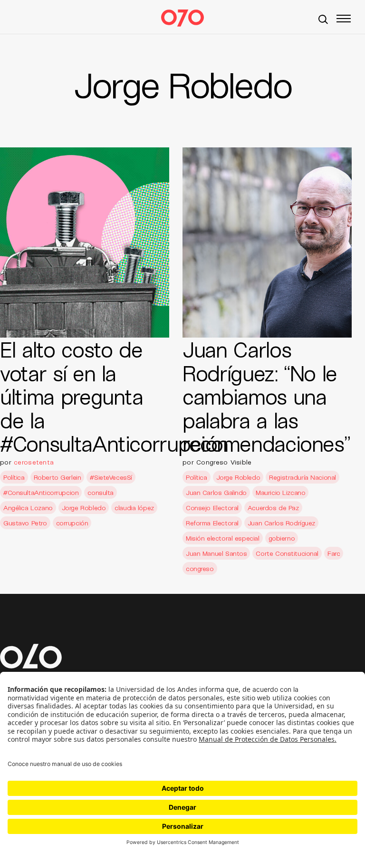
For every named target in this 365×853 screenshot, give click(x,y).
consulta (100, 492)
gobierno (282, 538)
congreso (200, 568)
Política (14, 477)
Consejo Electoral (212, 508)
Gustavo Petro (25, 523)
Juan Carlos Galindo (216, 492)
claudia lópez (134, 508)
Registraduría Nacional (302, 477)
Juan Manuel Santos (216, 553)
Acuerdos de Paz (273, 508)
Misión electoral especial (222, 538)
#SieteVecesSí (111, 477)
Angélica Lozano (28, 508)
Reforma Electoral (212, 523)
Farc (333, 553)
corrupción (72, 523)
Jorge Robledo (84, 508)
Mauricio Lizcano (280, 492)
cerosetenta (34, 462)
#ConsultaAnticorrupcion (40, 492)
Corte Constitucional (287, 553)
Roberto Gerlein (57, 477)
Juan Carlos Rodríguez (281, 523)
